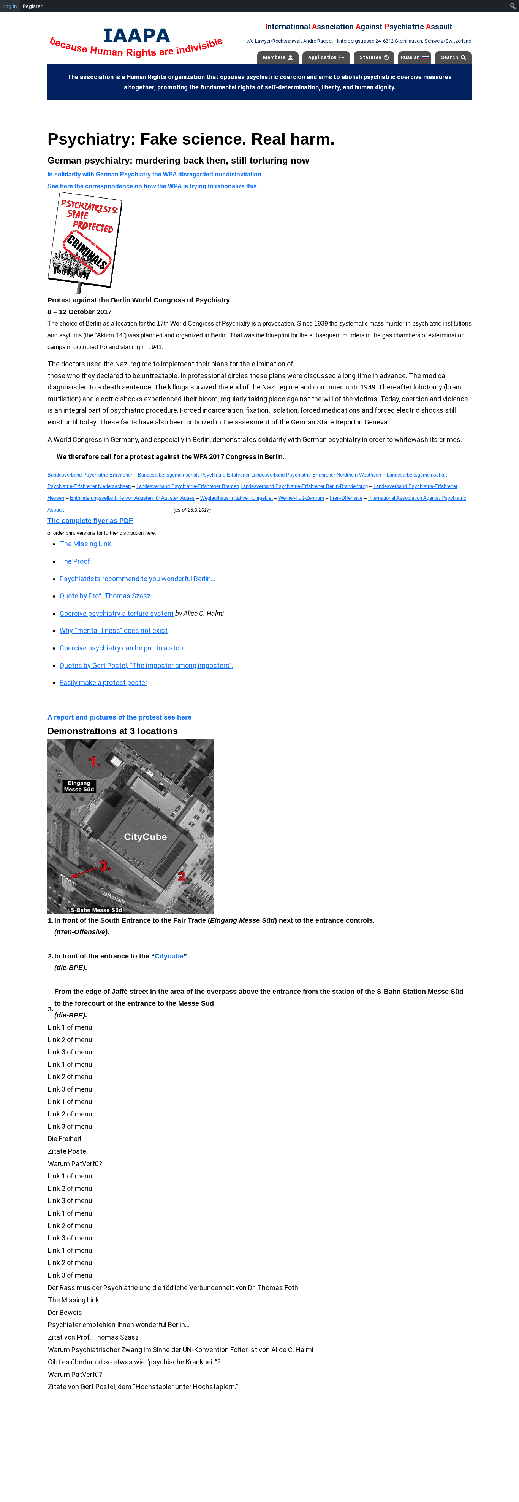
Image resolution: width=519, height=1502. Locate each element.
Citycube (169, 956)
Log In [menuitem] (10, 6)
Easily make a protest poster (103, 683)
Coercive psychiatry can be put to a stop (121, 648)
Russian (410, 57)
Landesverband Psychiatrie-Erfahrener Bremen (187, 486)
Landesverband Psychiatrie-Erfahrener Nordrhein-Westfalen (316, 475)
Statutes (370, 57)
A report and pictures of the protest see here (119, 717)
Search (449, 57)
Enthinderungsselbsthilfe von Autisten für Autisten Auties (132, 498)
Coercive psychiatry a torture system (117, 613)
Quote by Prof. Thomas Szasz (105, 596)
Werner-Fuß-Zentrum (301, 498)
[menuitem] (513, 6)
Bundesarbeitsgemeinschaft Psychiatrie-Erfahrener (194, 475)
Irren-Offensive (346, 498)
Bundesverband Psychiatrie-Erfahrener (89, 475)
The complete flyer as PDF (90, 521)
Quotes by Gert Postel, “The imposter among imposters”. (146, 665)
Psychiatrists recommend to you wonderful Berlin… (137, 579)
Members (274, 57)
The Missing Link (85, 544)
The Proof (75, 561)
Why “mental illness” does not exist (114, 630)
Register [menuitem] (33, 6)
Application (322, 57)
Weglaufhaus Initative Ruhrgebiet (236, 498)
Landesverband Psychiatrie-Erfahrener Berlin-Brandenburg (304, 486)
